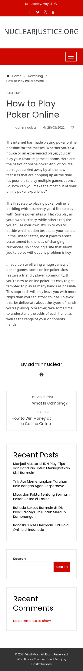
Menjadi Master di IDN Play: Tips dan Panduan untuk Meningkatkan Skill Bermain (41, 468)
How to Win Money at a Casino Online (31, 418)
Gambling (13, 93)
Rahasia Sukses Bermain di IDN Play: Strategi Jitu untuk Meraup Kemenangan (39, 512)
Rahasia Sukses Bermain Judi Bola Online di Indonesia (41, 527)
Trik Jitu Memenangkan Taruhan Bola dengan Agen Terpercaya (40, 483)
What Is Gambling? (49, 400)
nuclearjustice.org (41, 31)
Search (19, 558)
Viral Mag (54, 659)
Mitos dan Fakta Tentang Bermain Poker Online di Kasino (41, 496)
